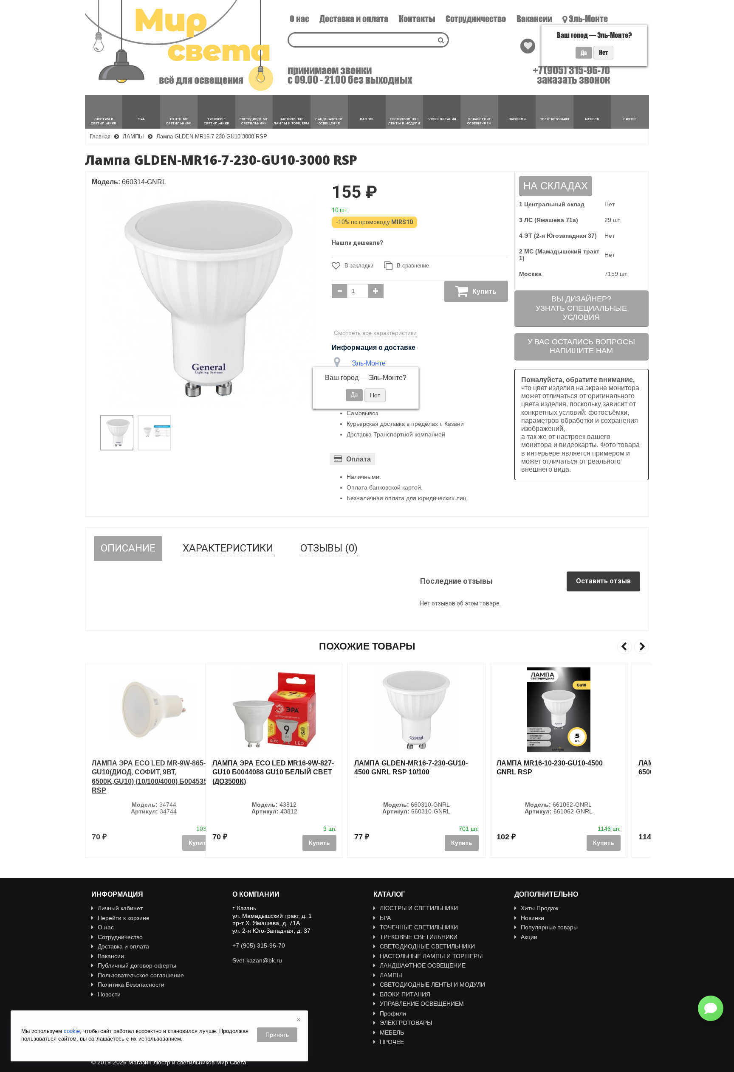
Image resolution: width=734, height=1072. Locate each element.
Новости (109, 994)
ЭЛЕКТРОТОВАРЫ (406, 1022)
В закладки (358, 265)
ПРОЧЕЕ (392, 1041)
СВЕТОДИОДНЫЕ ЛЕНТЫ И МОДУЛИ (432, 984)
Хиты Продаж (539, 908)
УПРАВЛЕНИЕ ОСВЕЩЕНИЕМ (422, 1003)
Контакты (417, 19)
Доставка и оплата (353, 19)
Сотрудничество (476, 19)
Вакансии (534, 19)
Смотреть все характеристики (375, 332)
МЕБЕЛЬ (392, 1032)
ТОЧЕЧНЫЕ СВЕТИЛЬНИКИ (419, 927)
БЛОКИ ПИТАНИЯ (405, 994)
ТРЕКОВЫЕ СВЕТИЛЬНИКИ (418, 937)
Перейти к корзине (124, 917)
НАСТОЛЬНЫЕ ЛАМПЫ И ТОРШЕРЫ (431, 956)
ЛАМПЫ (391, 975)
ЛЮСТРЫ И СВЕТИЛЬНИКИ (419, 908)
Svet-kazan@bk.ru (257, 960)
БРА (385, 917)
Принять (277, 1034)
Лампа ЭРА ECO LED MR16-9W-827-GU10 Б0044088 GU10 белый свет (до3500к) (152, 772)
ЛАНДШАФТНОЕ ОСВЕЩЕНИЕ (423, 965)
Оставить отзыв (603, 581)
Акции (529, 937)
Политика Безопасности (131, 984)
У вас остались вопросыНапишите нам (581, 346)
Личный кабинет (120, 908)
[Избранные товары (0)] (528, 46)
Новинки (532, 917)
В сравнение (413, 265)
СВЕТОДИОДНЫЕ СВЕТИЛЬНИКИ (427, 946)
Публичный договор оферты (137, 965)
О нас (299, 19)
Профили (393, 1013)
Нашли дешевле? (357, 242)
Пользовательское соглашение (141, 975)
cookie (72, 1031)
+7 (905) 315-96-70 (571, 70)
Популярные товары (549, 927)
